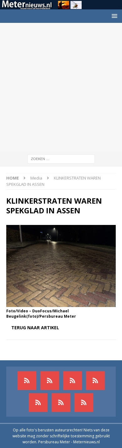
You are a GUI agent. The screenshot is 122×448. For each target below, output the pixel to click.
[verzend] (83, 402)
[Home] (95, 380)
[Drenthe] (49, 380)
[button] (113, 16)
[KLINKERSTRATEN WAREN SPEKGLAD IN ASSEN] (61, 303)
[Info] (38, 402)
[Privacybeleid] (61, 402)
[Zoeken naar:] (61, 158)
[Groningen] (72, 380)
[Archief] (27, 380)
